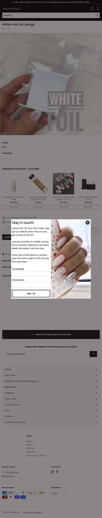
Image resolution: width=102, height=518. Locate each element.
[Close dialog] (88, 222)
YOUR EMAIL (18, 280)
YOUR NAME (18, 269)
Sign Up (31, 293)
